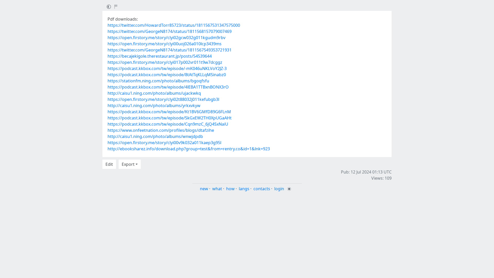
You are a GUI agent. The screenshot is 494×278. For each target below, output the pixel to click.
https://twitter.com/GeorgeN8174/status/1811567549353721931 (170, 50)
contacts (261, 189)
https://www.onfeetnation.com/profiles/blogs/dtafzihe (161, 130)
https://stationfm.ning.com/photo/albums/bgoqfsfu (158, 81)
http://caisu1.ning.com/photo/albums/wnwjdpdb (155, 136)
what (217, 189)
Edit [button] (109, 164)
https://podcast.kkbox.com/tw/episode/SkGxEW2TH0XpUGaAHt (170, 118)
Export (128, 164)
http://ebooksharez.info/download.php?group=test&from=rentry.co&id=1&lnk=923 (189, 149)
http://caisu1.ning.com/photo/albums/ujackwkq (154, 93)
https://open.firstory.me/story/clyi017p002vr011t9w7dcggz (165, 62)
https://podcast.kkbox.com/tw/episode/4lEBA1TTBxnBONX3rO (168, 87)
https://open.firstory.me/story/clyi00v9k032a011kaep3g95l (164, 142)
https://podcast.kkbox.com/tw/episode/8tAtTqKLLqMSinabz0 (167, 74)
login (279, 189)
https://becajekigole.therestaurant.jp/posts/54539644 (160, 56)
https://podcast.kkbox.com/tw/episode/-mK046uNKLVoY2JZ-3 (167, 68)
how (230, 189)
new (204, 189)
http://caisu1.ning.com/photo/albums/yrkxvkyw (154, 105)
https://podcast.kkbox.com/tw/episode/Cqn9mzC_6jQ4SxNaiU (168, 124)
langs (244, 189)
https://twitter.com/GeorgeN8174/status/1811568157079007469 (170, 31)
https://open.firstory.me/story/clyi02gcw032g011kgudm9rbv (166, 37)
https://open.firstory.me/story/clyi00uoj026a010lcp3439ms (165, 44)
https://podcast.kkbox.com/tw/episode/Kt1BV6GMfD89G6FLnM (169, 112)
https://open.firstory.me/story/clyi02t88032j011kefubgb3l (163, 99)
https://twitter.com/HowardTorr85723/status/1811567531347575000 (174, 25)
